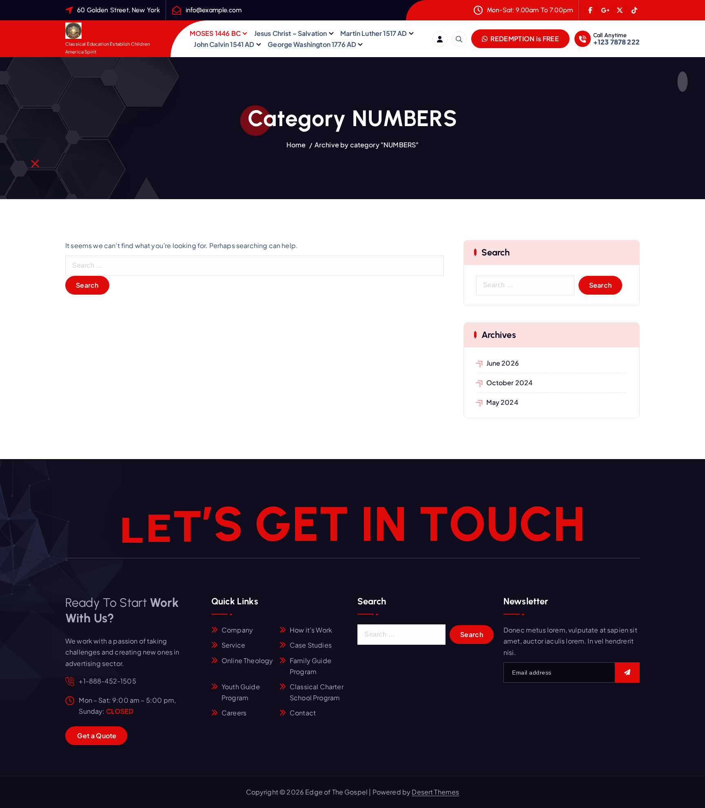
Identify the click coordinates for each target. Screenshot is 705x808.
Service (233, 645)
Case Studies (311, 645)
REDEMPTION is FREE (524, 38)
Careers (234, 712)
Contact (303, 712)
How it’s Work (311, 630)
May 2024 (502, 402)
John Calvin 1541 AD (224, 44)
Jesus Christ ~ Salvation (290, 33)
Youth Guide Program (241, 692)
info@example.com (214, 10)
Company (237, 630)
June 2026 (502, 363)
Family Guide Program (310, 666)
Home (296, 144)
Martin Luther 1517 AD (373, 33)
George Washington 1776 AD (312, 44)
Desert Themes (435, 792)
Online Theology (247, 660)
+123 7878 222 (616, 42)
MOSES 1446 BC (215, 33)
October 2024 (509, 382)
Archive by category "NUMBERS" (367, 144)
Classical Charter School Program (317, 692)
